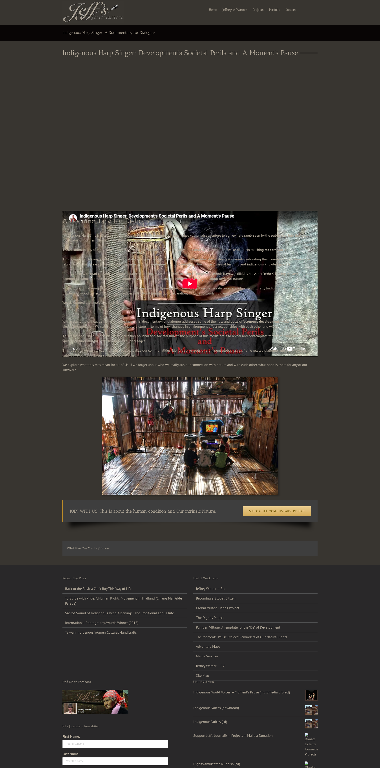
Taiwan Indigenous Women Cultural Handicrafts (101, 632)
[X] (267, 548)
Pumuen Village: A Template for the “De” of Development (238, 627)
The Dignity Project (210, 617)
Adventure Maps (208, 646)
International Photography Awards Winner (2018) (101, 622)
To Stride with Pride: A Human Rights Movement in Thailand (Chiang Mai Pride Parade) (123, 600)
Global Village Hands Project (217, 608)
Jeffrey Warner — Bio (210, 588)
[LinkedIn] (281, 548)
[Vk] (302, 548)
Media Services (207, 656)
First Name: (71, 736)
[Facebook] (260, 548)
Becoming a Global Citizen (216, 598)
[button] (310, 9)
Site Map (202, 675)
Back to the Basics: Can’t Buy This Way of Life (98, 588)
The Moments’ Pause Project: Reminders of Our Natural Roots (241, 637)
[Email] (309, 548)
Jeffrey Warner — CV (210, 666)
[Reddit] (274, 548)
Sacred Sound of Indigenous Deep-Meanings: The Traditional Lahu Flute (119, 613)
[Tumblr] (288, 548)
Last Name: (70, 754)
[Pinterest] (295, 548)
